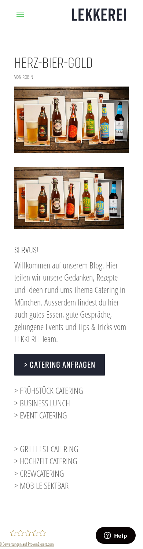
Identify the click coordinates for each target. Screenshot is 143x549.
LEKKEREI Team (35, 339)
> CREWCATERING (39, 473)
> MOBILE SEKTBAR (41, 485)
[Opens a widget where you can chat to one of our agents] (115, 536)
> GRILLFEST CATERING (46, 449)
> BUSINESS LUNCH (42, 403)
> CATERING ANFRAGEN (59, 364)
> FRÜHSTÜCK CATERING (48, 390)
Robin (27, 76)
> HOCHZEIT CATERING (45, 461)
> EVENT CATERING (40, 415)
